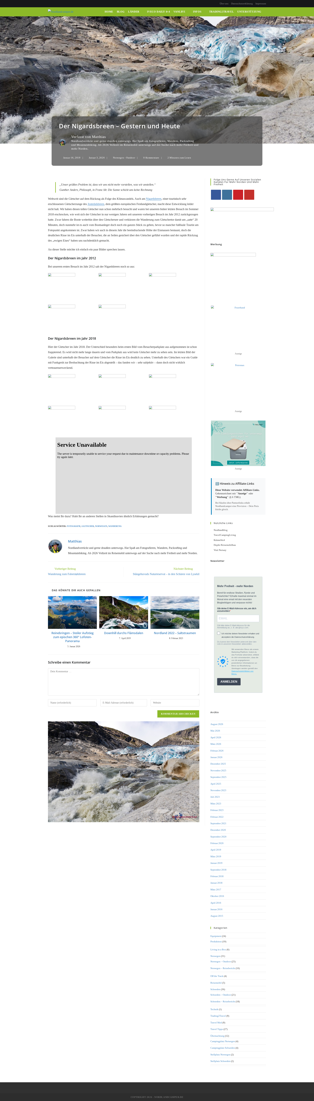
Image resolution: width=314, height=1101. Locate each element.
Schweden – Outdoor (220, 994)
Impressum (260, 3)
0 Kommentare (151, 157)
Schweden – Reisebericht (222, 1001)
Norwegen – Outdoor (220, 961)
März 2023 (215, 803)
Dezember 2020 (218, 830)
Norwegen (101, 526)
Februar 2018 (217, 876)
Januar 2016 (216, 909)
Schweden (215, 989)
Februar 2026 (217, 750)
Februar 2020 (217, 843)
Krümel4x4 (219, 540)
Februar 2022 (217, 816)
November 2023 (218, 790)
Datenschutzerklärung (242, 3)
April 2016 (215, 902)
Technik (214, 1009)
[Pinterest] (53, 3)
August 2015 (216, 916)
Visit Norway (220, 550)
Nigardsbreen (153, 198)
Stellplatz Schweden (220, 1061)
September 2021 (218, 823)
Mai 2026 (215, 730)
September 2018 (218, 869)
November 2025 (218, 770)
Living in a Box (218, 949)
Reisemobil (216, 982)
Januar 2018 (216, 882)
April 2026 (215, 737)
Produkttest (216, 941)
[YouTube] (61, 3)
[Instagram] (57, 3)
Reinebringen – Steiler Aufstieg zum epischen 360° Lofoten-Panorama (72, 637)
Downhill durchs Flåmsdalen (123, 633)
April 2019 (215, 849)
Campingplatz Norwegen (222, 1041)
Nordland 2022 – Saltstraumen (175, 633)
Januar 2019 (216, 863)
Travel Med (216, 1022)
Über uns (224, 3)
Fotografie (73, 526)
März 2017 (215, 889)
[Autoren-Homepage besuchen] (55, 546)
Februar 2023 (217, 810)
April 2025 (215, 783)
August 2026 (216, 724)
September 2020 (218, 836)
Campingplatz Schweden (222, 1047)
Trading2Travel (218, 1015)
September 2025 (218, 777)
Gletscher (88, 526)
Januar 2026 (216, 757)
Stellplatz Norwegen (220, 1054)
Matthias (99, 137)
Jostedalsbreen (96, 204)
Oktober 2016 (217, 896)
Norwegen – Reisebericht (222, 968)
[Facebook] (49, 3)
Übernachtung (217, 1035)
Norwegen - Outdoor (124, 157)
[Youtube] (249, 195)
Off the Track (216, 976)
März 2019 (215, 856)
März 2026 (215, 744)
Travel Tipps (216, 1029)
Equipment (215, 936)
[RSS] (66, 3)
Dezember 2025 (218, 763)
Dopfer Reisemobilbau (225, 545)
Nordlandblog (221, 530)
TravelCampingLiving (225, 535)
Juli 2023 (215, 796)
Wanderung (115, 526)
